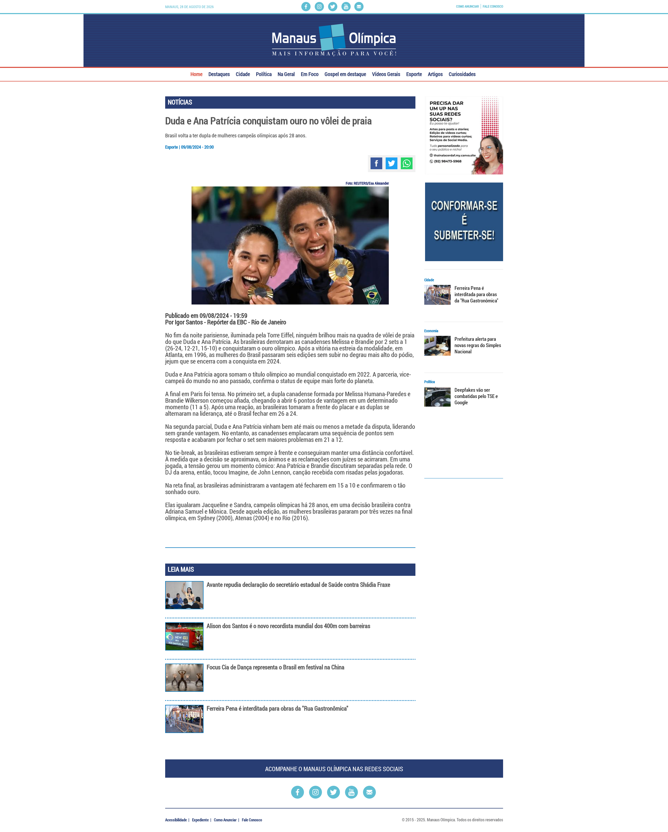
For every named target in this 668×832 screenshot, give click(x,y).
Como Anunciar (467, 6)
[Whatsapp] (407, 163)
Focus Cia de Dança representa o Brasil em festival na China (275, 667)
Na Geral (286, 73)
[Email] (359, 6)
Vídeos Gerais (386, 73)
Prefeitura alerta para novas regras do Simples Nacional (478, 345)
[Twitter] (332, 6)
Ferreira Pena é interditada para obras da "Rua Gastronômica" (277, 708)
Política (264, 73)
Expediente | (202, 819)
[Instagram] (319, 6)
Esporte (414, 73)
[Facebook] (306, 6)
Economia (431, 330)
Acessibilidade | (177, 819)
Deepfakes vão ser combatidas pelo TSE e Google (476, 396)
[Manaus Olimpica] (334, 40)
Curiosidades (462, 73)
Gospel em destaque (345, 73)
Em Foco (310, 73)
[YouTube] (346, 6)
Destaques (219, 73)
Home (196, 73)
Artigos (435, 73)
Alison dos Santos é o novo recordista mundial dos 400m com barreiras (288, 625)
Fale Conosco (493, 6)
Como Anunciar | (227, 819)
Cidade (243, 73)
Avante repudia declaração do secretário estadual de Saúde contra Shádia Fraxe (298, 584)
